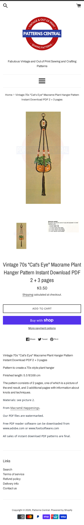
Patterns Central (41, 510)
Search (7, 469)
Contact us (10, 488)
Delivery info (11, 483)
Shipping (27, 294)
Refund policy (12, 478)
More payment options (42, 328)
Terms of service (13, 474)
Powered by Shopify (61, 510)
